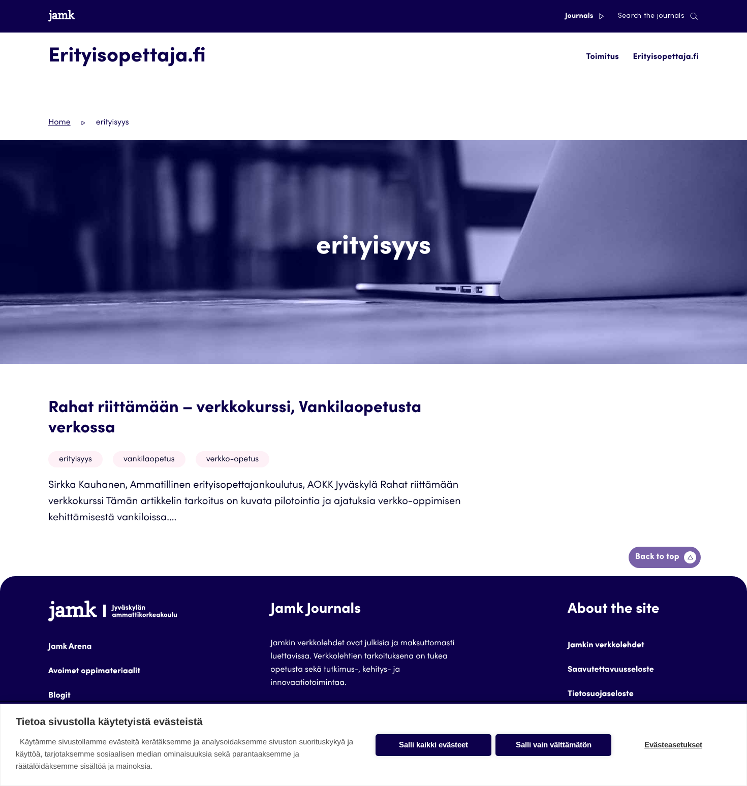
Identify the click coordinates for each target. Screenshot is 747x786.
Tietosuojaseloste (601, 694)
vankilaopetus (149, 460)
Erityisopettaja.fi (666, 57)
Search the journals (651, 16)
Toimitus (602, 57)
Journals (580, 16)
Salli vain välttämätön (554, 744)
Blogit (59, 696)
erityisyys (75, 460)
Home (59, 123)
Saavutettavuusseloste (611, 670)
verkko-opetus (232, 460)
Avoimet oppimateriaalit (94, 672)
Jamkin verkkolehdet (606, 646)
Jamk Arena (69, 647)
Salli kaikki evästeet (433, 744)
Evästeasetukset (673, 744)
